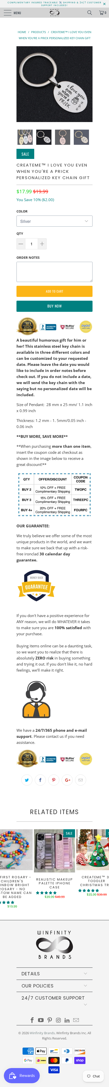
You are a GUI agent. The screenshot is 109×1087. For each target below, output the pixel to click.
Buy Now (54, 306)
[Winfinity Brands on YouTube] (41, 1020)
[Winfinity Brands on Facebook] (32, 1020)
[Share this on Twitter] (26, 780)
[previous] (21, 84)
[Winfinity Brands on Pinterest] (50, 1020)
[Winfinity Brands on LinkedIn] (67, 1020)
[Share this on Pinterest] (53, 780)
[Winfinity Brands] (54, 13)
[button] (46, 892)
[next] (88, 84)
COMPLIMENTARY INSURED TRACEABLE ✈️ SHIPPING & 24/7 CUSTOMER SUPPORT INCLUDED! (54, 4)
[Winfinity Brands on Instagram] (59, 1020)
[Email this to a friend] (80, 780)
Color (22, 211)
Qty (19, 233)
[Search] (91, 12)
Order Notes (28, 257)
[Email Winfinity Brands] (76, 1020)
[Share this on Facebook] (40, 780)
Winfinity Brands (42, 1033)
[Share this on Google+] (67, 780)
